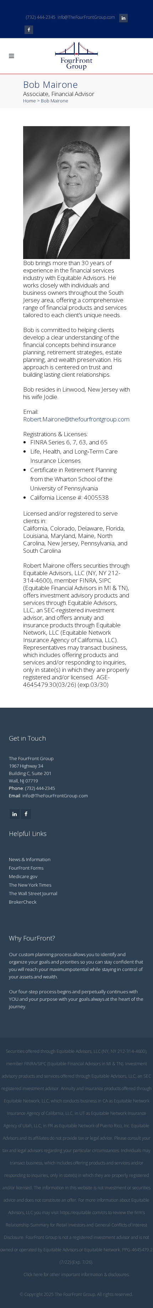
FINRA (30, 1064)
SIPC (41, 1064)
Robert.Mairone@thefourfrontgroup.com (76, 419)
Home (29, 100)
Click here (33, 1274)
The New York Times (30, 885)
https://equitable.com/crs (83, 1212)
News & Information (30, 859)
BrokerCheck (22, 902)
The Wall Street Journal (33, 893)
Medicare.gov (23, 876)
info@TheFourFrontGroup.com (86, 17)
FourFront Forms (26, 868)
